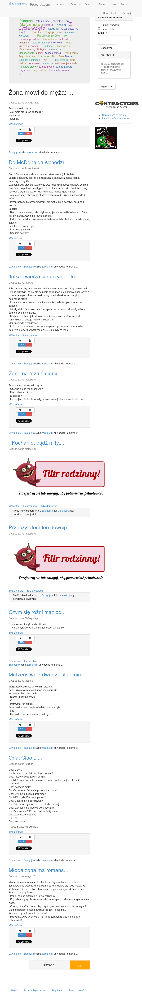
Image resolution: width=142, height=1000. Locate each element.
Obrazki (89, 4)
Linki (113, 4)
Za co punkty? (76, 990)
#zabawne (43, 56)
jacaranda (47, 63)
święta (34, 46)
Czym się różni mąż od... (37, 612)
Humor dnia (107, 29)
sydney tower (55, 42)
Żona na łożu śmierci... (35, 373)
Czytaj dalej (15, 266)
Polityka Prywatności (35, 990)
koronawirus (63, 46)
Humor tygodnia (110, 25)
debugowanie (26, 53)
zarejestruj (32, 152)
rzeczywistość (39, 42)
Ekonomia (54, 70)
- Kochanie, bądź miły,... (36, 442)
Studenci (53, 29)
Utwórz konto (110, 13)
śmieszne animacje (29, 59)
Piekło (14, 990)
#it (45, 59)
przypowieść (39, 70)
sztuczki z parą (64, 66)
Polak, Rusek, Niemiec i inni (52, 21)
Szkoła (48, 25)
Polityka (41, 49)
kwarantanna (50, 39)
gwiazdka (24, 46)
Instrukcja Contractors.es (116, 118)
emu (68, 42)
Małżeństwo (31, 24)
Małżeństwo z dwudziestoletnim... (48, 674)
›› (80, 965)
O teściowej (68, 28)
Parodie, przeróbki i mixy (52, 35)
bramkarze (34, 63)
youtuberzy (55, 49)
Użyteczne (25, 70)
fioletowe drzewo (28, 66)
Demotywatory (27, 49)
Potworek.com (40, 4)
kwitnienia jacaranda (66, 63)
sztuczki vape (46, 66)
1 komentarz (30, 661)
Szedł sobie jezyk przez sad (48, 32)
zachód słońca (53, 53)
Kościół (61, 25)
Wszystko (60, 4)
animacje (49, 46)
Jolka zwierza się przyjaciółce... (45, 276)
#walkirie (30, 56)
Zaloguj (127, 13)
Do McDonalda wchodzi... (38, 162)
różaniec (24, 42)
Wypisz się (107, 86)
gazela (66, 70)
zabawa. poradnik (29, 39)
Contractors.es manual (114, 115)
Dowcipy (75, 4)
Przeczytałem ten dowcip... (40, 527)
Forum (124, 4)
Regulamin (57, 990)
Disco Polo (58, 56)
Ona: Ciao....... (25, 757)
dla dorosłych (49, 506)
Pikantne (26, 20)
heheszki (64, 39)
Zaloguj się (15, 152)
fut (20, 73)
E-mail (102, 32)
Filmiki (102, 4)
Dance (68, 56)
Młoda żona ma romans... (38, 870)
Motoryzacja (62, 59)
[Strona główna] (19, 3)
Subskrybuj (107, 47)
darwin (39, 53)
